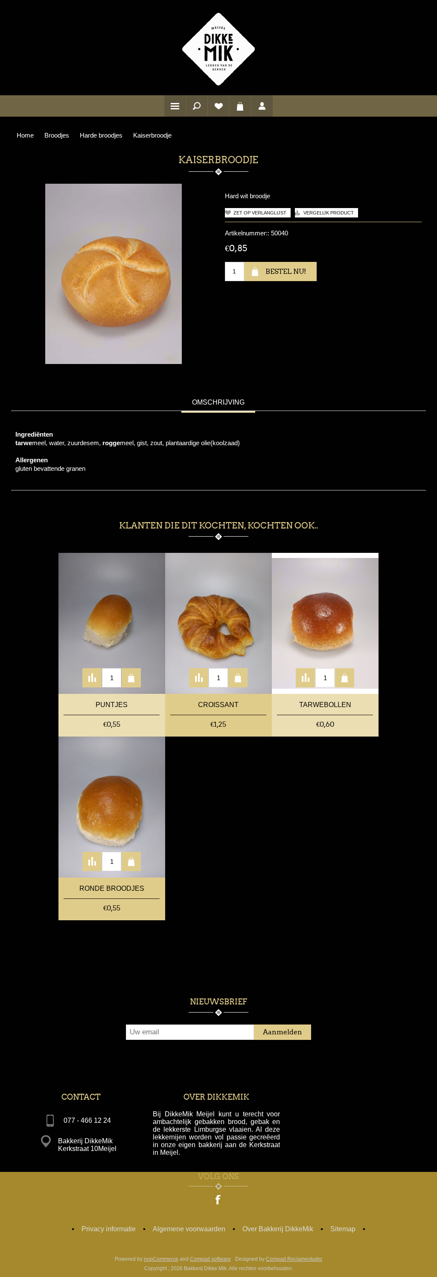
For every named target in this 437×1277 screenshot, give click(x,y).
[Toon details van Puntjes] (111, 623)
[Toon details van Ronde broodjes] (111, 807)
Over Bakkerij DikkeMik (277, 1229)
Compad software (210, 1259)
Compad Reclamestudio (294, 1259)
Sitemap (342, 1229)
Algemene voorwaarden (189, 1229)
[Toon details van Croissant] (218, 623)
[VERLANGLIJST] (218, 106)
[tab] (218, 403)
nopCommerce (161, 1259)
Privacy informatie (109, 1229)
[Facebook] (218, 1200)
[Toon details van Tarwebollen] (325, 623)
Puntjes (112, 704)
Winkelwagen (240, 106)
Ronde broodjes (111, 888)
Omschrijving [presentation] (218, 402)
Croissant (218, 704)
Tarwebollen (325, 704)
